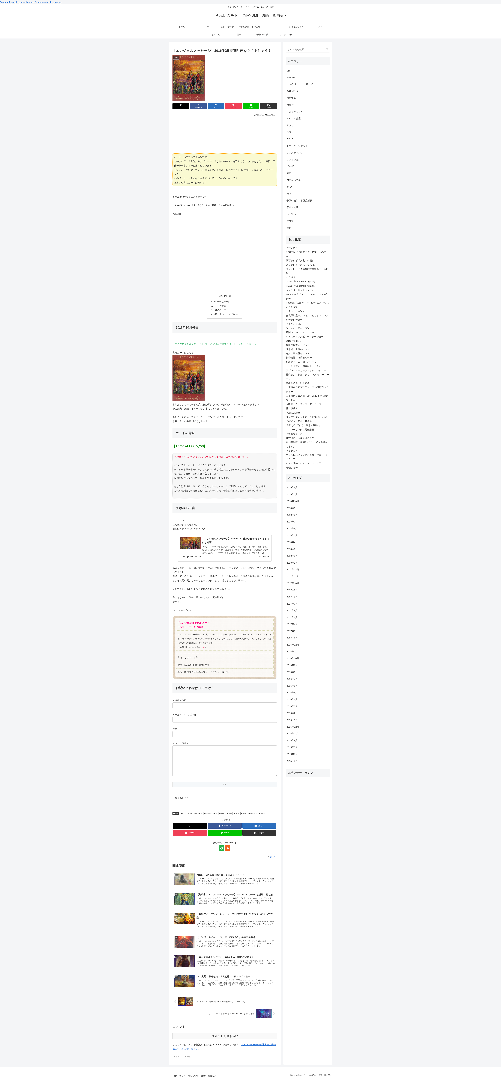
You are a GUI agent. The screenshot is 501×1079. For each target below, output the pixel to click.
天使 (176, 814)
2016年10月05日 (221, 301)
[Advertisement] (224, 134)
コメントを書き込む (224, 1036)
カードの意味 (219, 306)
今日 (222, 814)
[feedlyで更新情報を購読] (221, 848)
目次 (221, 295)
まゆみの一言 (219, 310)
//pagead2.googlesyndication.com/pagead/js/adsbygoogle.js (31, 2)
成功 (237, 814)
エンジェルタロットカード (192, 814)
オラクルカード (211, 814)
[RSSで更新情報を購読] (227, 848)
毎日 (244, 814)
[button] (268, 106)
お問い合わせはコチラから (225, 314)
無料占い (253, 814)
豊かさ (263, 814)
